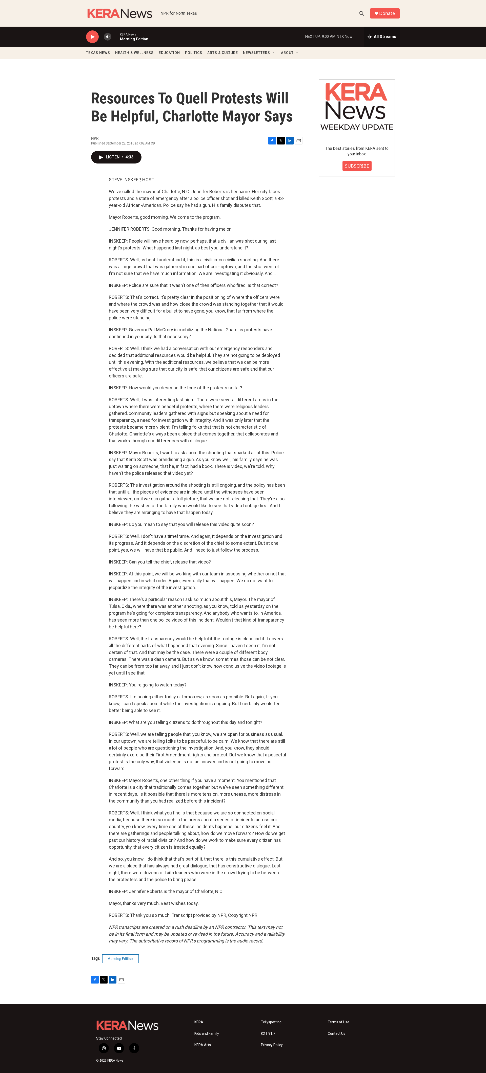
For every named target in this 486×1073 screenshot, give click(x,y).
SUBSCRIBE (357, 166)
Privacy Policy (272, 1045)
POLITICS (193, 53)
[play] (92, 37)
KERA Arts (202, 1045)
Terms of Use (338, 1022)
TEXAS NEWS (98, 53)
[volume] (107, 37)
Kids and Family (206, 1033)
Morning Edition (120, 959)
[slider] (115, 36)
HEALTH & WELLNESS (134, 53)
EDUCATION (169, 53)
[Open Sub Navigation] (274, 53)
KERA (198, 1022)
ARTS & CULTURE (222, 53)
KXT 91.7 (268, 1033)
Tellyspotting (271, 1022)
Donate (387, 13)
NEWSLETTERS (256, 53)
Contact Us (336, 1033)
